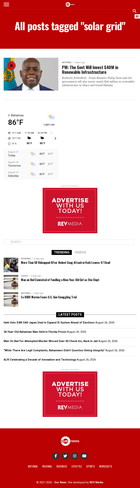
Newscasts (105, 466)
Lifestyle (76, 466)
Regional (47, 466)
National (33, 466)
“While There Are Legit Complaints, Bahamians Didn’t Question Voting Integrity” (54, 350)
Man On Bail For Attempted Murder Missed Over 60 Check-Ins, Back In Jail (51, 341)
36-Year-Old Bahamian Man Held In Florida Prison (35, 331)
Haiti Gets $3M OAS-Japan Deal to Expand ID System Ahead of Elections (49, 322)
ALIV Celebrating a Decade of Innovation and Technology (40, 359)
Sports (90, 466)
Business (62, 466)
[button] (13, 138)
